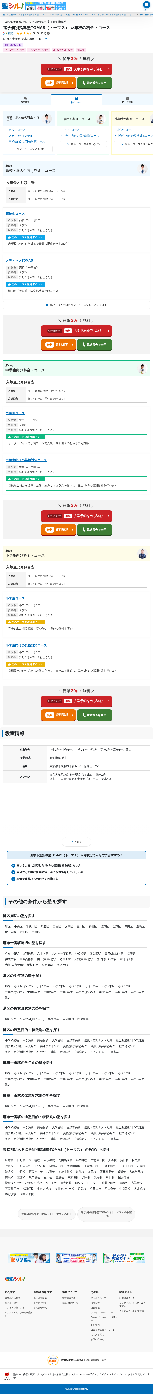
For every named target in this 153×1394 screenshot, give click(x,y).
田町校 (21, 1160)
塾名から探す (11, 1303)
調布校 (98, 1177)
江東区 (105, 926)
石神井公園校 (107, 1182)
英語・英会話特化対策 (19, 1051)
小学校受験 (12, 1040)
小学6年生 (124, 986)
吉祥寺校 (136, 1182)
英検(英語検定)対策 (75, 1046)
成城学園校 (74, 1166)
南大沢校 (66, 1182)
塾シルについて (98, 1298)
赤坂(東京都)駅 (14, 964)
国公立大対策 (13, 1046)
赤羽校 (92, 1171)
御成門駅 (10, 959)
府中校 (86, 1177)
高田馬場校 (65, 1160)
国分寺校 (123, 1177)
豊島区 (140, 926)
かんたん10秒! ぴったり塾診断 (19, 1314)
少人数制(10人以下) (32, 1019)
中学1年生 (33, 992)
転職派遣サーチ (127, 1298)
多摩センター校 (64, 1188)
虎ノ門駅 (62, 964)
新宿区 (93, 926)
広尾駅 (131, 953)
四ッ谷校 (49, 1160)
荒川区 (24, 932)
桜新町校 (28, 1188)
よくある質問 (97, 1334)
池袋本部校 (65, 1171)
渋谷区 (45, 926)
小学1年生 (42, 986)
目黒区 (57, 926)
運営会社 (95, 1307)
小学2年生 (59, 986)
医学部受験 (74, 1040)
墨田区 (129, 926)
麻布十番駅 (12, 953)
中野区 (36, 932)
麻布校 (9, 1160)
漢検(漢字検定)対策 (103, 1046)
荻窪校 (50, 1171)
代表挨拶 (95, 1303)
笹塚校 (141, 1166)
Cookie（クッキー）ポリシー (104, 1319)
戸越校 (9, 1166)
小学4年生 (91, 986)
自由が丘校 (56, 1166)
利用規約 (95, 1325)
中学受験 (28, 1040)
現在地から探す (12, 1298)
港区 (8, 926)
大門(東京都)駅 (83, 959)
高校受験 (42, 1040)
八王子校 (51, 1182)
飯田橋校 (34, 1160)
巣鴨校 (80, 1171)
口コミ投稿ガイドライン (103, 1330)
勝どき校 (10, 1194)
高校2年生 (121, 992)
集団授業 (53, 1019)
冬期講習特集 (40, 1307)
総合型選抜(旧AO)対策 (130, 1040)
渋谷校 (9, 1171)
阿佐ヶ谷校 (36, 1171)
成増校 (121, 1171)
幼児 (8, 986)
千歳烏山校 (91, 1166)
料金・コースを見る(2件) (85, 144)
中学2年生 (50, 992)
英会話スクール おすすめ (131, 1311)
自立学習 (68, 1019)
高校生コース (17, 129)
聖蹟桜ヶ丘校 (13, 1182)
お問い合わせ (97, 1339)
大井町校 (139, 1188)
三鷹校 (60, 1177)
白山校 (91, 1182)
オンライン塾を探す (15, 1307)
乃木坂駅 (65, 959)
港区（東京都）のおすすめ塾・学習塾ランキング (113, 15)
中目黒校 (124, 1188)
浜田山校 (95, 1188)
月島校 (82, 1188)
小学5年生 (108, 986)
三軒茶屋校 (24, 1166)
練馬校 (9, 1177)
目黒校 (136, 1160)
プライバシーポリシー (102, 1312)
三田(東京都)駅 (114, 953)
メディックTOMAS (21, 135)
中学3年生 (66, 992)
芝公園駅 (95, 953)
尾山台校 (110, 1188)
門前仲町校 (98, 1160)
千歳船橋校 (109, 1166)
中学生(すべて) (14, 992)
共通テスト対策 (50, 1046)
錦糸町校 (81, 1160)
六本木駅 (42, 953)
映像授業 (83, 1019)
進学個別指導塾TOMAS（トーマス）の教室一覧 (106, 1214)
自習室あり (115, 1051)
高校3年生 (137, 992)
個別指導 (10, 1019)
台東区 (117, 926)
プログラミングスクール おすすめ (132, 1304)
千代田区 (31, 926)
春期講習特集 (40, 1298)
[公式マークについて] (8, 33)
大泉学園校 (136, 1171)
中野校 (21, 1171)
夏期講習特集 (40, 1303)
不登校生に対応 (46, 1051)
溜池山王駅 (127, 959)
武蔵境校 (73, 1177)
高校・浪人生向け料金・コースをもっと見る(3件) (78, 304)
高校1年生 (105, 992)
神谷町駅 (80, 953)
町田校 (110, 1177)
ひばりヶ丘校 (33, 1182)
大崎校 (123, 1182)
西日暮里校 (107, 1171)
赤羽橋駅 (28, 953)
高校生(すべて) (85, 992)
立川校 (48, 1177)
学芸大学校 (44, 1188)
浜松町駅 (32, 964)
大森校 (112, 1160)
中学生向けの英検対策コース (81, 135)
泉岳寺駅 (47, 964)
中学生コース (71, 129)
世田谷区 (10, 932)
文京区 (69, 926)
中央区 (18, 926)
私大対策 (30, 1046)
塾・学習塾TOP (10, 15)
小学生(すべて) (23, 986)
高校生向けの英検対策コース (27, 141)
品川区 (81, 926)
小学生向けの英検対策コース (26, 645)
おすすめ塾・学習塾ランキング (35, 15)
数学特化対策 (127, 1046)
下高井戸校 (12, 1188)
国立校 (79, 1182)
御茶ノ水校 (27, 1194)
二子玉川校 (126, 1166)
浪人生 (9, 997)
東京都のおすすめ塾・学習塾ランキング (70, 15)
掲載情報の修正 (69, 1298)
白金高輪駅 (27, 959)
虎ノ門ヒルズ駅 (106, 959)
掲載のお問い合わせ (72, 1303)
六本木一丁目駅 (62, 953)
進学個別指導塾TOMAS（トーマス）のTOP (46, 1214)
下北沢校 (40, 1166)
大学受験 (57, 1040)
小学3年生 (75, 986)
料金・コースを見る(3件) (31, 148)
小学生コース (125, 129)
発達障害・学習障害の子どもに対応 (82, 1051)
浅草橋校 (34, 1177)
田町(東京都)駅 (46, 959)
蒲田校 (124, 1160)
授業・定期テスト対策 (98, 1040)
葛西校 (21, 1177)
